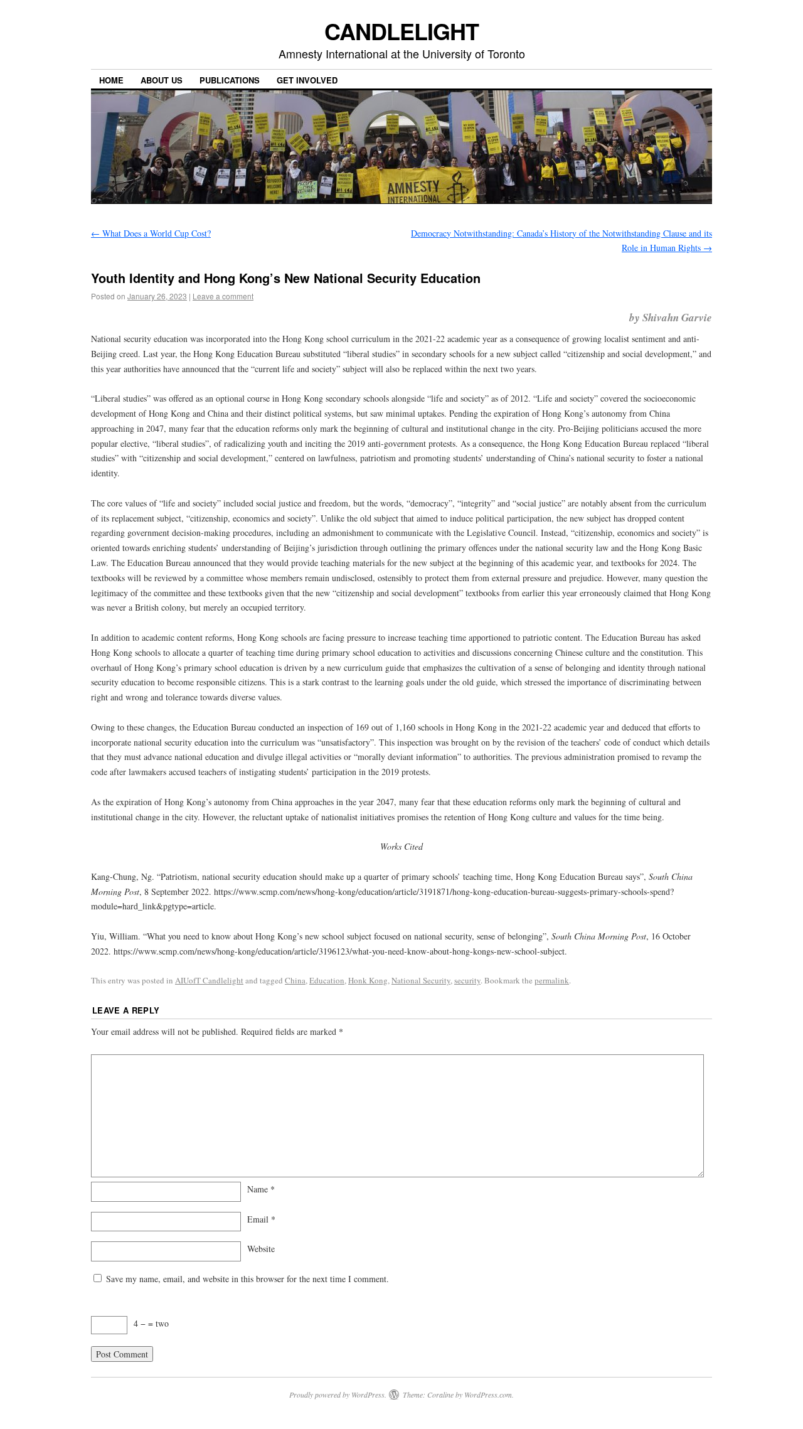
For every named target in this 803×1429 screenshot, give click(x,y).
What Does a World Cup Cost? (151, 233)
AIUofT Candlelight (209, 980)
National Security (420, 980)
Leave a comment (223, 296)
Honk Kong (368, 980)
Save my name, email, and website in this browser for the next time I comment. (247, 1279)
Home (111, 80)
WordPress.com (488, 1394)
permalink (551, 980)
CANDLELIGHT (401, 30)
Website (261, 1249)
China (295, 980)
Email (261, 1219)
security (467, 980)
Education (326, 980)
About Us (162, 80)
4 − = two (151, 1323)
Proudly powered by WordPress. (337, 1394)
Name (261, 1189)
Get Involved (307, 80)
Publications (229, 80)
